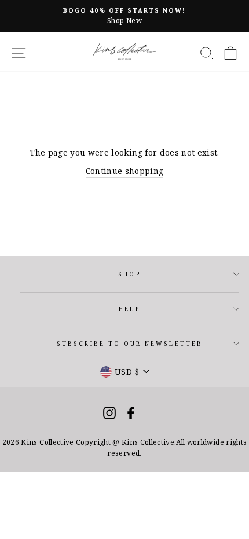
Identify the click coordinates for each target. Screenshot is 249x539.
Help (129, 309)
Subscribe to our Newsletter (129, 343)
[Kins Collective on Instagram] (109, 412)
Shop (129, 274)
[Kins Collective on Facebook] (130, 412)
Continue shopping (125, 170)
